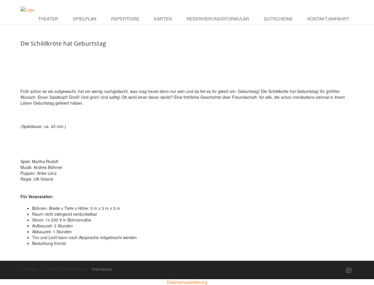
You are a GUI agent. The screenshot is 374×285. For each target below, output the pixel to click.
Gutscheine (278, 18)
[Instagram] (349, 270)
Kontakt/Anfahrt (328, 18)
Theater (48, 18)
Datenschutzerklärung (187, 282)
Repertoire (125, 18)
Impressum (102, 269)
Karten (163, 18)
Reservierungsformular (217, 18)
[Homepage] (27, 9)
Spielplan (84, 18)
